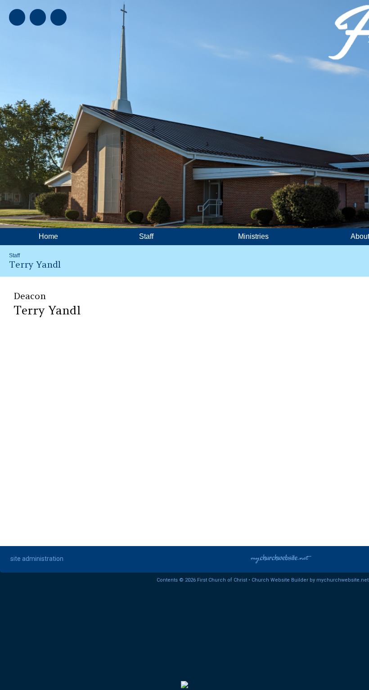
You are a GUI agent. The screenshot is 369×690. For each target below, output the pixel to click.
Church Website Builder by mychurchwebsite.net (310, 580)
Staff (14, 255)
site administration (36, 558)
